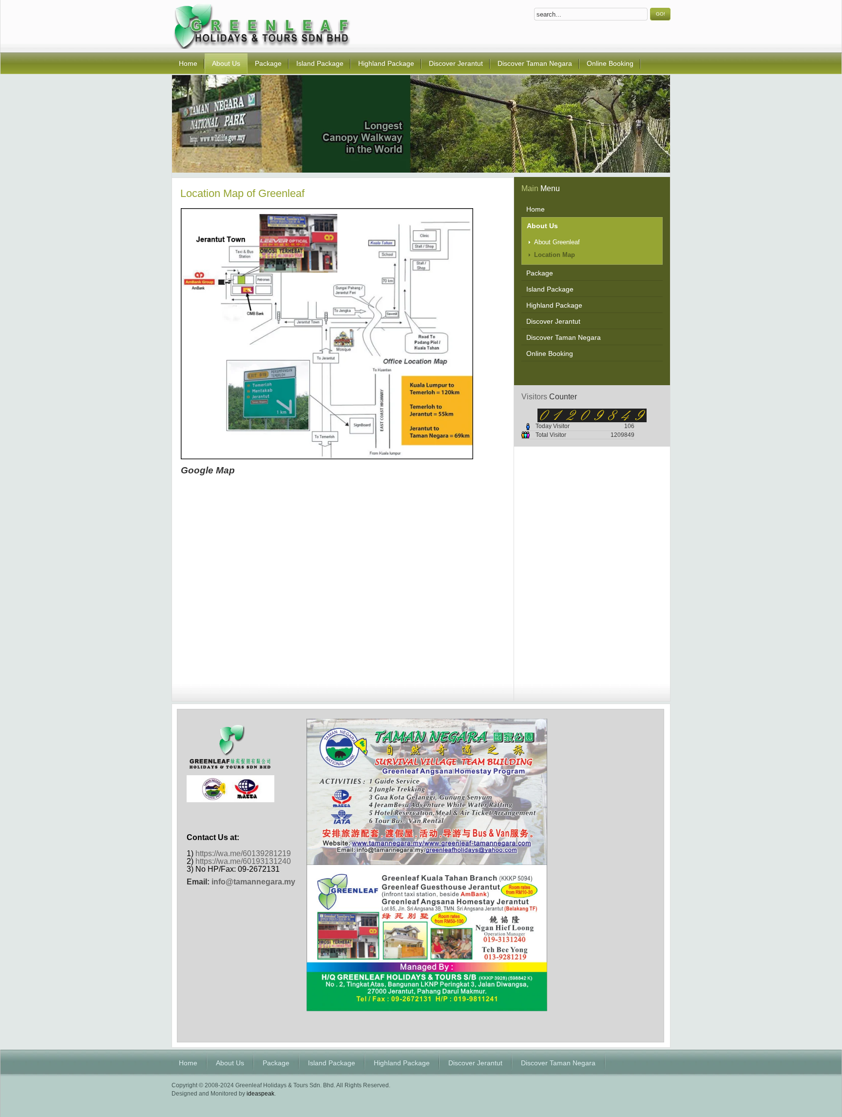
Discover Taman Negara (558, 1063)
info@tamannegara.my (253, 882)
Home (188, 1063)
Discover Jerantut (475, 1063)
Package (276, 1063)
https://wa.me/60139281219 (243, 853)
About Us (230, 1063)
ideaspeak (260, 1093)
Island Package (331, 1063)
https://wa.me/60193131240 (243, 861)
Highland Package (402, 1063)
